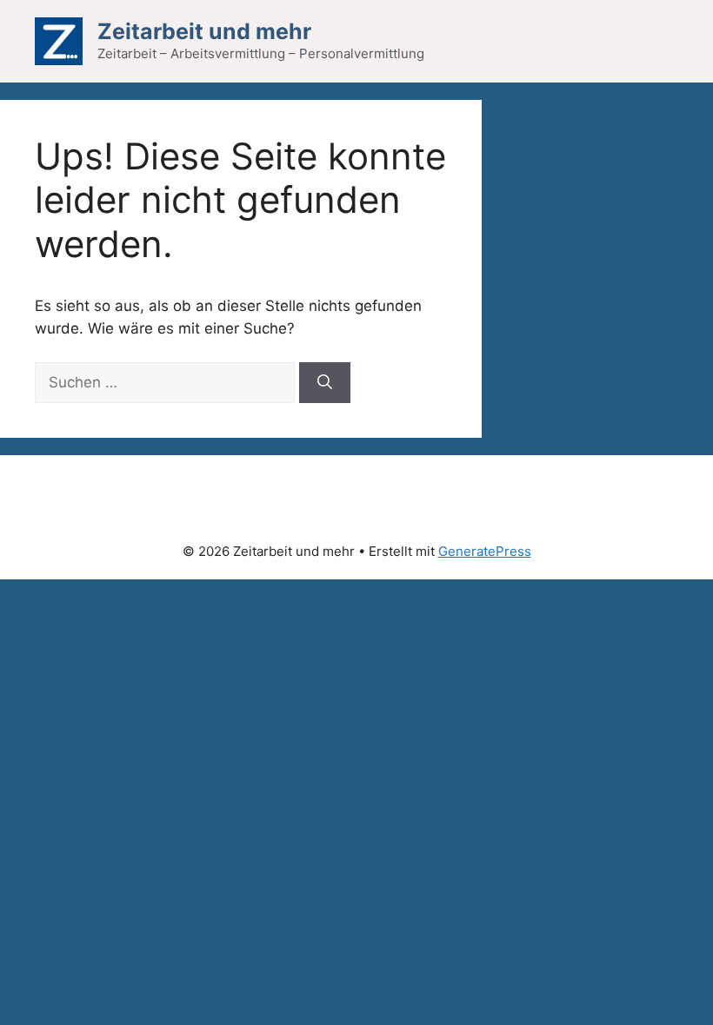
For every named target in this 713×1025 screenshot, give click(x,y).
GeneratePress (484, 551)
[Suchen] (324, 383)
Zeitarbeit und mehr (204, 31)
